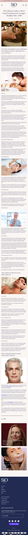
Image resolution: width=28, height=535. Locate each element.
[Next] (26, 1)
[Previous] (1, 1)
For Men (10, 415)
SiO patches (3, 394)
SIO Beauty (12, 530)
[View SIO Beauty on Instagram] (9, 521)
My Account (3, 503)
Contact (3, 486)
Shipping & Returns (5, 502)
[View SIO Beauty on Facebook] (15, 521)
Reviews (3, 489)
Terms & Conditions (5, 497)
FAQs (2, 487)
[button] (23, 5)
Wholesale (3, 491)
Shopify (19, 530)
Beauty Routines (5, 415)
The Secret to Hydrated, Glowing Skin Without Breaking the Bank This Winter (12, 441)
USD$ (13, 528)
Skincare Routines (20, 415)
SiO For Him (8, 386)
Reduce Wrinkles (14, 415)
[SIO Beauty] (14, 5)
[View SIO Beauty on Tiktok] (12, 521)
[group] (14, 1)
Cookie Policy (4, 500)
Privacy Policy (4, 498)
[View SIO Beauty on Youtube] (18, 521)
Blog (2, 493)
